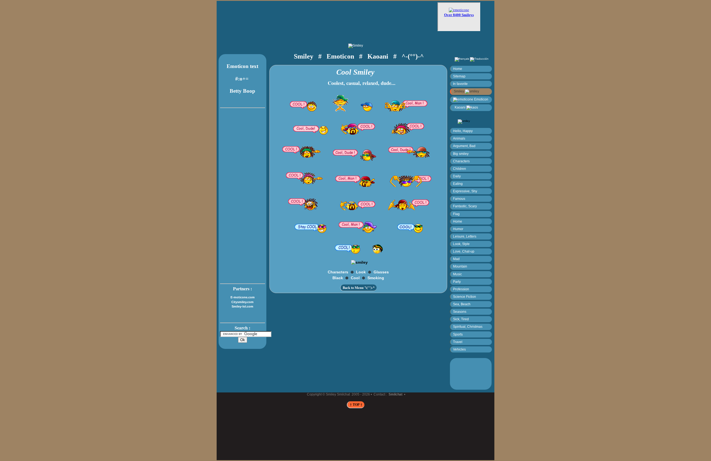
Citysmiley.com (242, 302)
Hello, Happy (463, 131)
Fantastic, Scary (465, 206)
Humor (458, 229)
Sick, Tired (461, 319)
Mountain (460, 266)
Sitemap (459, 76)
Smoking (375, 278)
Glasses (381, 272)
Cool (355, 278)
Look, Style (461, 244)
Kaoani (459, 107)
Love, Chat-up (463, 251)
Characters (461, 161)
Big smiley (461, 153)
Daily (457, 176)
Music (457, 274)
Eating (458, 183)
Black (337, 278)
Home (457, 68)
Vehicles (459, 349)
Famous (459, 198)
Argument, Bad (464, 146)
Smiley (459, 91)
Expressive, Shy (465, 191)
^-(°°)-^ (413, 56)
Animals (459, 138)
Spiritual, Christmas (467, 326)
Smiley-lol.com (242, 306)
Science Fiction (464, 296)
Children (459, 168)
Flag (456, 214)
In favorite (460, 83)
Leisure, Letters (464, 236)
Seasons (459, 311)
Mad (456, 259)
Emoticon (480, 99)
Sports (458, 334)
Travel (457, 342)
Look (361, 272)
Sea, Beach (461, 304)
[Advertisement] (332, 18)
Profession (461, 289)
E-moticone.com (243, 297)
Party (457, 281)
